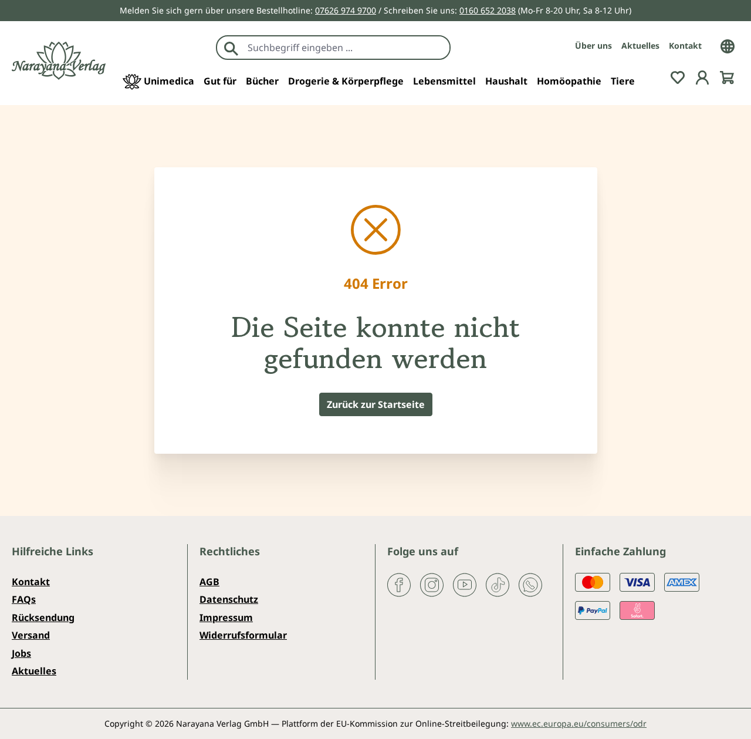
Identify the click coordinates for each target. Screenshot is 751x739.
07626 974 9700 (345, 10)
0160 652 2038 (487, 10)
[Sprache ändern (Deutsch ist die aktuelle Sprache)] (727, 45)
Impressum (226, 617)
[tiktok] (497, 584)
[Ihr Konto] (702, 76)
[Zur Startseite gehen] (59, 61)
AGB (209, 581)
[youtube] (464, 584)
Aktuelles (640, 45)
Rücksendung (43, 617)
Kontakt (685, 45)
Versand (31, 635)
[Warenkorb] (727, 76)
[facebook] (399, 584)
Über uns (593, 45)
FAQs (24, 599)
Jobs (21, 653)
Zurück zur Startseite (376, 404)
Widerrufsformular (243, 635)
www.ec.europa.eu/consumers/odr (579, 723)
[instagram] (432, 584)
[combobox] (345, 47)
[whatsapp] (530, 584)
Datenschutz (228, 599)
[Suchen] (231, 47)
